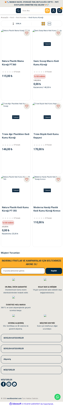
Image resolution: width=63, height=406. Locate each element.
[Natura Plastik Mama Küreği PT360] (15, 44)
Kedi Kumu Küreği (36, 18)
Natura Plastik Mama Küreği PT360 (13, 63)
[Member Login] (53, 10)
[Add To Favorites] (27, 33)
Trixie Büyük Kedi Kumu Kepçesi (46, 136)
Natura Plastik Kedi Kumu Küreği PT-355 (15, 209)
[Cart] (59, 10)
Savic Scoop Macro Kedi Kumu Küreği (46, 63)
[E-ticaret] (31, 404)
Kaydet (54, 271)
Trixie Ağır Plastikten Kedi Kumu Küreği (15, 136)
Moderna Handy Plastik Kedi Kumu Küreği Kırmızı (46, 209)
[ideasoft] (15, 404)
